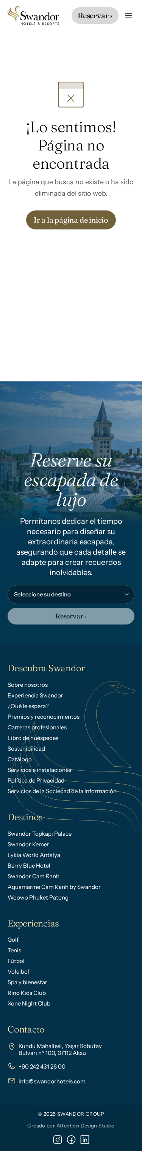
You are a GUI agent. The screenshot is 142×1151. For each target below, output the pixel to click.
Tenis (14, 950)
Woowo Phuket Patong (38, 897)
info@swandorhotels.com (52, 1081)
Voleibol (18, 971)
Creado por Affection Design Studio (70, 1126)
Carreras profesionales (37, 727)
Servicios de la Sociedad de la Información (62, 791)
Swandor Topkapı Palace (40, 833)
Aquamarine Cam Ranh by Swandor (54, 886)
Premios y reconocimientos (44, 716)
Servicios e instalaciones (39, 769)
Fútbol (16, 960)
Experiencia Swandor (35, 695)
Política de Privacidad (36, 780)
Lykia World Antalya (34, 855)
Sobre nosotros (28, 684)
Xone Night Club (29, 1003)
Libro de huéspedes (33, 738)
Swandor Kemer (28, 844)
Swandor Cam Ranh (33, 876)
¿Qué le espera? (28, 706)
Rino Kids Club (27, 992)
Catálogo (20, 759)
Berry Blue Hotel (29, 865)
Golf (13, 939)
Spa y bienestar (27, 982)
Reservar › (71, 616)
